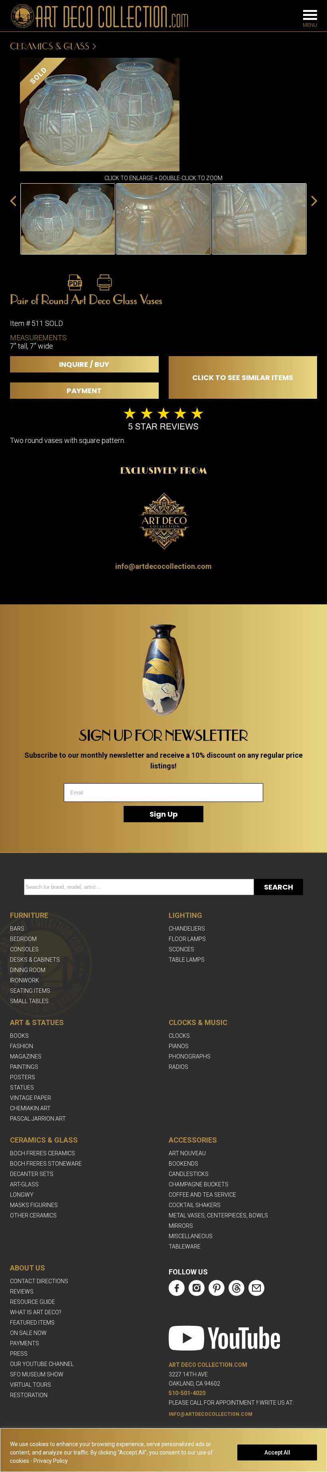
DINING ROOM (27, 970)
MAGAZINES (25, 1056)
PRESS (19, 1353)
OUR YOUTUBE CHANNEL (42, 1364)
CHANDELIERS (187, 928)
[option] (67, 219)
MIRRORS (181, 1226)
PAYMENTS (24, 1343)
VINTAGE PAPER (30, 1098)
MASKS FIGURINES (34, 1205)
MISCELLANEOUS (191, 1236)
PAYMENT (84, 391)
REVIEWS (21, 1291)
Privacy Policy (50, 1461)
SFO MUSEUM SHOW (36, 1374)
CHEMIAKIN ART (30, 1108)
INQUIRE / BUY (84, 364)
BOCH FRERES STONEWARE (46, 1163)
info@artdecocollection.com (163, 566)
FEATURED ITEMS (32, 1322)
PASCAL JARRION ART (38, 1118)
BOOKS (19, 1036)
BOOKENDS (183, 1163)
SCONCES (181, 949)
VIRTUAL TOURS (30, 1385)
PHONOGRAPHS (190, 1056)
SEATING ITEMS (30, 991)
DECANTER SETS (31, 1174)
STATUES (22, 1087)
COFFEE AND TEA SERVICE (202, 1195)
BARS (17, 928)
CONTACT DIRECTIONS (39, 1281)
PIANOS (179, 1046)
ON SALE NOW (28, 1333)
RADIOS (178, 1067)
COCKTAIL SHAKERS (195, 1205)
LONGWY (21, 1195)
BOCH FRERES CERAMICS (42, 1153)
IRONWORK (24, 980)
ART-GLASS (24, 1184)
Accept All (277, 1452)
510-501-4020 (187, 1393)
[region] (163, 1450)
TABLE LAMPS (187, 960)
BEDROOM (23, 939)
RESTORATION (28, 1395)
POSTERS (22, 1077)
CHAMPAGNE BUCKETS (199, 1184)
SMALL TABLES (29, 1001)
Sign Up (164, 814)
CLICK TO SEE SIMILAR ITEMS (242, 377)
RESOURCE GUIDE (32, 1302)
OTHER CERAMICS (33, 1215)
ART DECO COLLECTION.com (208, 1365)
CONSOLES (24, 949)
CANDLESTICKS (189, 1174)
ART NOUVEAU (187, 1153)
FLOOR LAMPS (187, 939)
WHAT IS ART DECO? (35, 1312)
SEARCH (278, 887)
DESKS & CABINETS (35, 960)
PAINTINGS (24, 1067)
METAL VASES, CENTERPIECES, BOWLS (218, 1215)
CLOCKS (179, 1036)
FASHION (21, 1046)
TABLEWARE (185, 1246)
